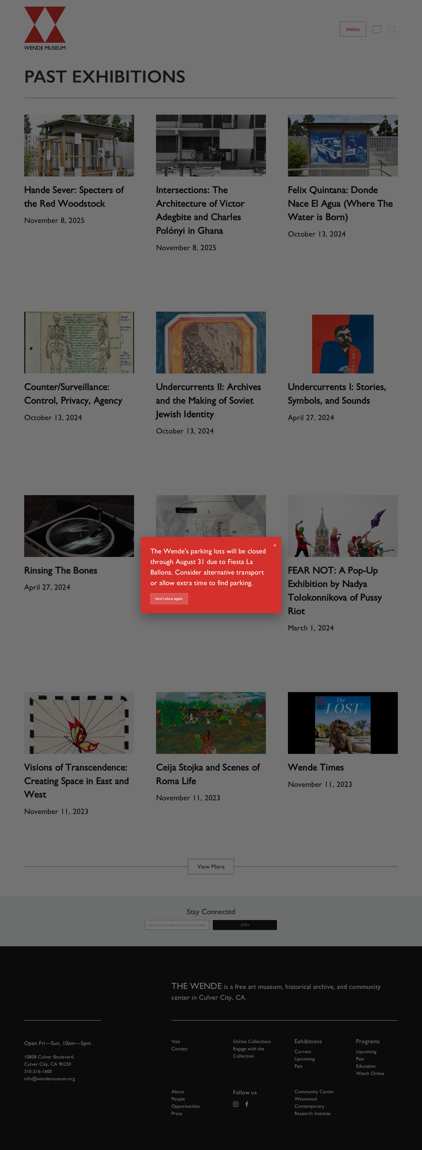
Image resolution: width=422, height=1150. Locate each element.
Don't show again (169, 599)
